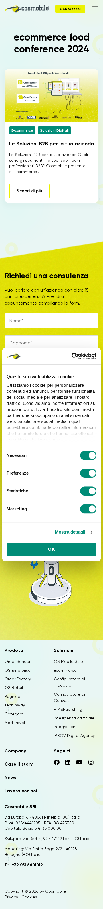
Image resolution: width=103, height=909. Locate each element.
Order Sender (17, 661)
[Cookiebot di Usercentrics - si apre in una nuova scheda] (72, 356)
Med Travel (15, 722)
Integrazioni (65, 726)
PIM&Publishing (68, 709)
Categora (14, 714)
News (10, 777)
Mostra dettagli (70, 531)
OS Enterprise (18, 670)
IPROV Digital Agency (74, 735)
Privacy (11, 897)
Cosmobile (55, 891)
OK (51, 549)
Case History (19, 764)
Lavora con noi (21, 791)
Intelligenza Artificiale (74, 718)
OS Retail (14, 687)
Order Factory (18, 679)
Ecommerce (65, 670)
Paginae (12, 696)
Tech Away (15, 705)
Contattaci (70, 9)
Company (15, 751)
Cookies (29, 897)
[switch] (88, 474)
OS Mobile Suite (69, 661)
